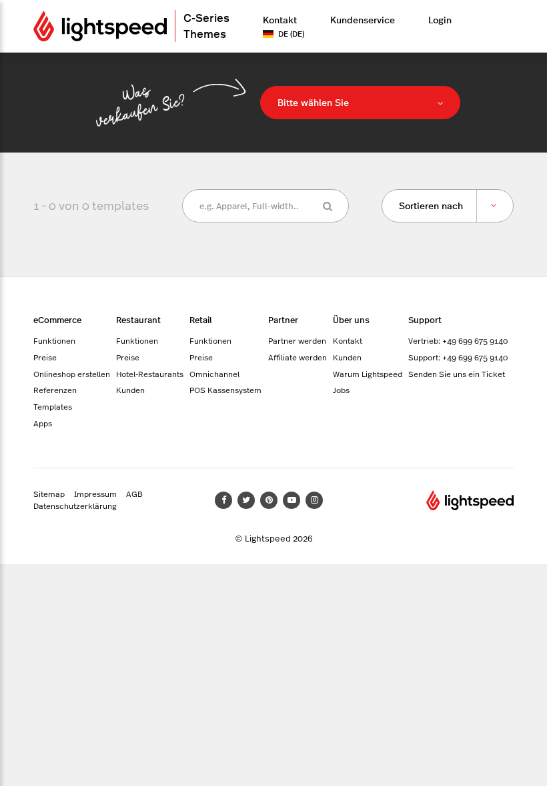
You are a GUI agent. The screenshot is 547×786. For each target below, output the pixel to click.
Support (425, 319)
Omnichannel (214, 373)
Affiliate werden (297, 357)
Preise (45, 357)
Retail (200, 319)
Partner (283, 319)
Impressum (95, 493)
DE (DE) (291, 33)
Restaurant (138, 319)
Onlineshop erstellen (71, 373)
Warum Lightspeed (367, 373)
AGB (134, 493)
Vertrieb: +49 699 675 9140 (458, 340)
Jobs (341, 389)
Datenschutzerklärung (75, 505)
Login (440, 19)
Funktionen (54, 340)
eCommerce (57, 319)
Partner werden (297, 340)
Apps (42, 423)
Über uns (351, 319)
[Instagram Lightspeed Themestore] (314, 500)
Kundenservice (362, 19)
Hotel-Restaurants (149, 373)
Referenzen (55, 389)
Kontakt (280, 19)
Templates (52, 406)
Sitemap (49, 493)
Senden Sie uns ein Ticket (456, 373)
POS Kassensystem (225, 389)
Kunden (130, 389)
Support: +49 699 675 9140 (458, 357)
